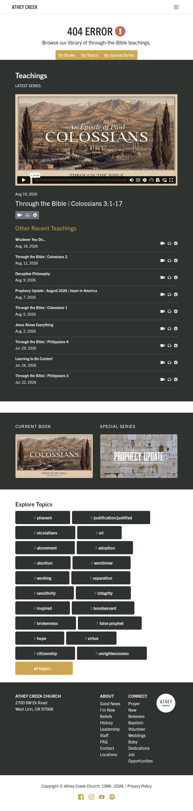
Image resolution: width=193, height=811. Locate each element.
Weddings (137, 735)
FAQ (104, 741)
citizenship (45, 653)
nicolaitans (45, 532)
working (42, 578)
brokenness (46, 623)
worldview (102, 563)
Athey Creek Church (38, 696)
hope (40, 638)
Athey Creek (24, 7)
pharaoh (43, 517)
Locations (108, 754)
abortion (43, 563)
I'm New (107, 710)
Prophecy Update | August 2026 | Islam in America (56, 290)
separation (101, 578)
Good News (110, 703)
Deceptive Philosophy (32, 273)
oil (100, 532)
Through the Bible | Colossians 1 (41, 307)
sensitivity (45, 593)
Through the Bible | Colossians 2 (41, 256)
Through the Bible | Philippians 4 (41, 341)
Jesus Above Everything (34, 324)
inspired (43, 608)
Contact (107, 748)
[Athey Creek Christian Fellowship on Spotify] (112, 796)
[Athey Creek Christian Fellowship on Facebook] (81, 796)
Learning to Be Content (33, 358)
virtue (91, 638)
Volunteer (136, 729)
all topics (44, 668)
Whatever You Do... (30, 239)
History (106, 722)
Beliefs (106, 716)
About (107, 696)
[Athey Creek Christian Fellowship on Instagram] (91, 796)
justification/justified (111, 517)
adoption (105, 547)
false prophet (110, 623)
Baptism (135, 722)
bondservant (103, 608)
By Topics (89, 55)
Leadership (110, 729)
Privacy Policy (139, 786)
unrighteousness (112, 653)
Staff (104, 735)
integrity (103, 593)
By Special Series (119, 55)
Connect (137, 696)
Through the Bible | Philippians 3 (41, 375)
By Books (67, 55)
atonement (45, 547)
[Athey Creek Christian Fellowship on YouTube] (102, 796)
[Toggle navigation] (176, 7)
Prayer (134, 703)
